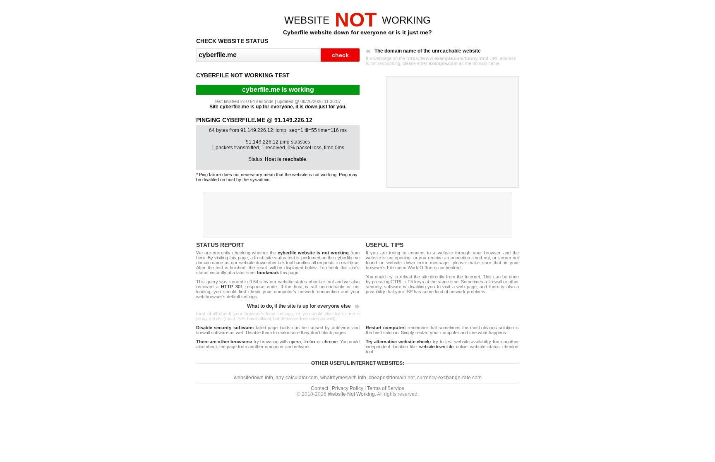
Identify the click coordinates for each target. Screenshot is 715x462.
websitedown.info (436, 346)
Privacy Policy (347, 388)
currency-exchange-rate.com (449, 378)
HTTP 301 (232, 286)
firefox (309, 341)
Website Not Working (351, 394)
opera (295, 341)
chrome (330, 341)
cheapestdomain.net (392, 378)
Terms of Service (385, 388)
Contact (319, 388)
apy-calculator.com (297, 378)
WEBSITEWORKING (357, 20)
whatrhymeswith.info (343, 378)
